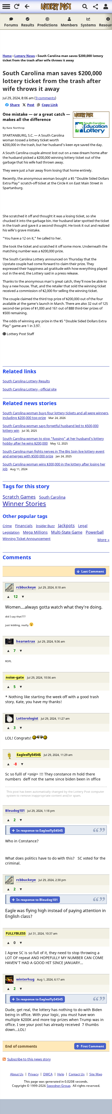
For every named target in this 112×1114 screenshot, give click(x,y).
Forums (11, 24)
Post (30, 104)
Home (7, 56)
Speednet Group (58, 1085)
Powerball (95, 532)
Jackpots (66, 525)
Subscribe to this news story (29, 1059)
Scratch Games (19, 497)
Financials (24, 525)
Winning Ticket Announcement (27, 538)
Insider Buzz (45, 525)
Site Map (95, 1074)
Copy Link (50, 104)
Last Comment (92, 571)
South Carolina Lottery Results (26, 381)
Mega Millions (35, 532)
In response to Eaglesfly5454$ (39, 830)
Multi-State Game (66, 532)
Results (27, 24)
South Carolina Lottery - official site (30, 389)
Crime (7, 525)
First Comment (92, 1046)
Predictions (47, 24)
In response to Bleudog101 (37, 899)
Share (15, 104)
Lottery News (24, 56)
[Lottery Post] (56, 6)
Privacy (33, 1074)
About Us (16, 1074)
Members (69, 24)
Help (60, 1074)
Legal (83, 525)
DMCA (48, 1074)
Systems (88, 24)
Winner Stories (24, 503)
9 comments (45, 98)
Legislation (11, 532)
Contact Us (77, 1074)
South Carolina (52, 497)
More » (103, 539)
